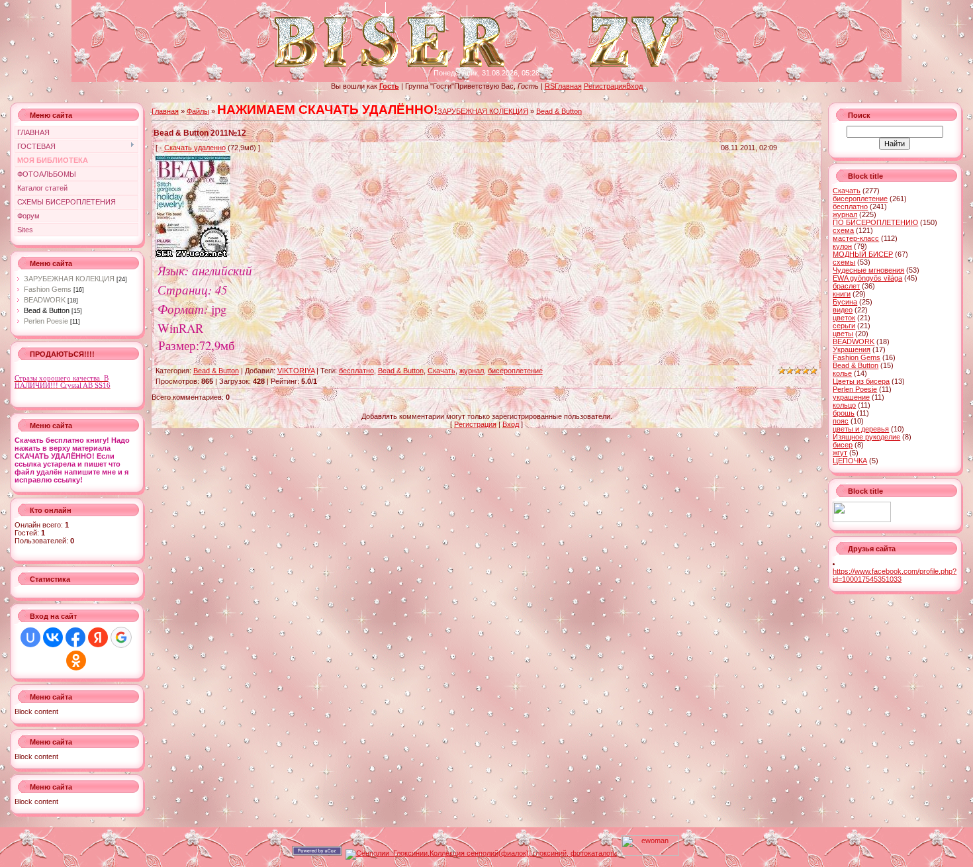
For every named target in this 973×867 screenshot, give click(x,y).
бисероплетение (515, 371)
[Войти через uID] (30, 637)
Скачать (441, 371)
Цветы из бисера (861, 381)
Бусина (845, 302)
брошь (844, 413)
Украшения (851, 349)
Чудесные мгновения (868, 270)
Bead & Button (47, 310)
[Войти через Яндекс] (98, 637)
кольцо (844, 405)
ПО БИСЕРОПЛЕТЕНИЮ (875, 222)
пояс (841, 421)
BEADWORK (45, 300)
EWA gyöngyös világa (867, 278)
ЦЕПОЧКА (850, 461)
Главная (568, 86)
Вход (634, 86)
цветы (843, 334)
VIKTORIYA (295, 371)
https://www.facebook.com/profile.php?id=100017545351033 (894, 575)
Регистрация (605, 86)
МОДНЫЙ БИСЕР (863, 254)
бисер (843, 445)
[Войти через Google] (121, 637)
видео (843, 310)
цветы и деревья (861, 429)
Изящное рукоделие (866, 437)
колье (842, 373)
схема (843, 230)
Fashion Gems (47, 289)
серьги (844, 326)
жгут (840, 453)
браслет (846, 286)
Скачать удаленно (195, 148)
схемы (844, 262)
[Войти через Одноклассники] (76, 660)
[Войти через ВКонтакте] (53, 637)
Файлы (198, 111)
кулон (842, 246)
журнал (471, 371)
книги (842, 294)
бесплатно (356, 371)
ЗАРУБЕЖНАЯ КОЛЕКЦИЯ (69, 279)
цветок (844, 318)
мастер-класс (856, 238)
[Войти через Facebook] (75, 637)
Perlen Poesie (46, 321)
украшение (851, 397)
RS (550, 86)
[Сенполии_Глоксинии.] (481, 853)
